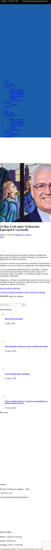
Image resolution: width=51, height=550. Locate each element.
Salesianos (19, 235)
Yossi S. (28, 235)
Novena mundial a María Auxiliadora (17, 374)
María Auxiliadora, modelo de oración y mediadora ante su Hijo (26, 346)
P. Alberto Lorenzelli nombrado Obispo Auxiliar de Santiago (22, 292)
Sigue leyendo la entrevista (10, 288)
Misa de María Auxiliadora (14, 319)
